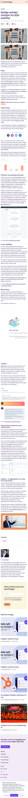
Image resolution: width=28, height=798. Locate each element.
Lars (10, 275)
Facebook (5, 774)
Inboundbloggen (5, 757)
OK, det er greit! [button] (14, 795)
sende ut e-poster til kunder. (15, 199)
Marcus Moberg (6, 641)
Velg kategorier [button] (6, 795)
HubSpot (3, 9)
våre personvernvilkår (12, 791)
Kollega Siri (3, 366)
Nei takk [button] (21, 795)
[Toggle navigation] (26, 2)
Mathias (25, 269)
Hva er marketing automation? (13, 240)
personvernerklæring (16, 599)
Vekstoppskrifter (5, 762)
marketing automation (6, 186)
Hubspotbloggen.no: (6, 204)
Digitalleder (3, 754)
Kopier (14, 24)
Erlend (10, 81)
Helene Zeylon (6, 669)
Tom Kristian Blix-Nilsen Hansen (10, 699)
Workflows (8, 180)
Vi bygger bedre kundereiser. (15, 509)
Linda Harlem (5, 21)
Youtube (5, 777)
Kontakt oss (5, 746)
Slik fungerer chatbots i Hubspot (13, 421)
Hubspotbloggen (5, 759)
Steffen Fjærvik (6, 730)
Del (3, 24)
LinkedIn (5, 769)
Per (13, 429)
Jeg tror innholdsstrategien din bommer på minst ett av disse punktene (13, 147)
